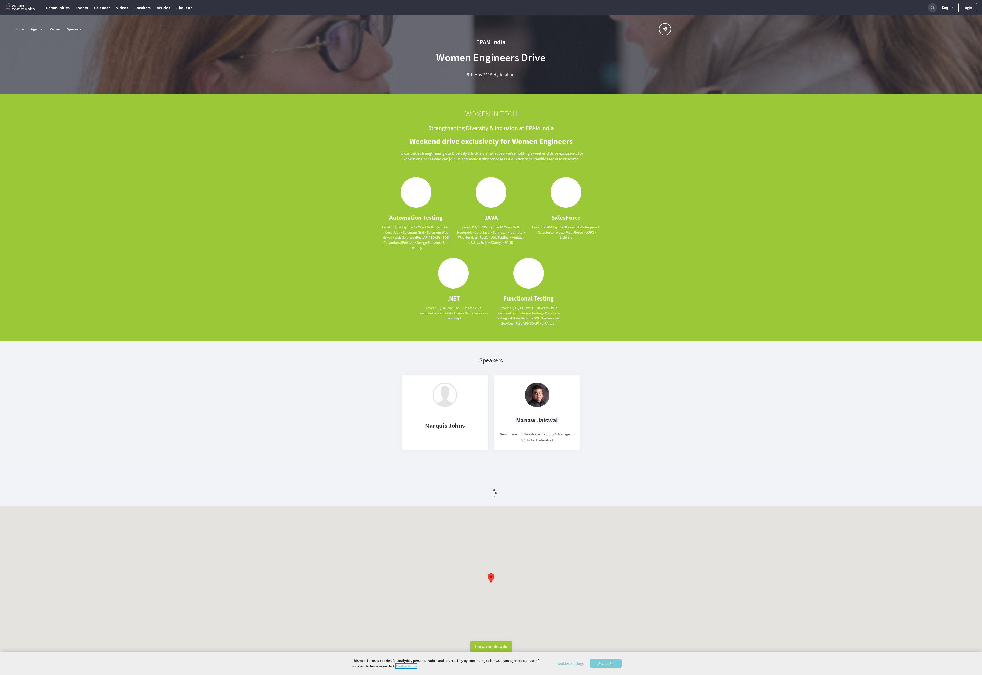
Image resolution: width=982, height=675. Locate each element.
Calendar (102, 7)
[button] (948, 7)
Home (19, 29)
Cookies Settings (570, 663)
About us (184, 7)
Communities (58, 7)
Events (82, 7)
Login (967, 7)
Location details (491, 646)
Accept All (605, 663)
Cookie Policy (406, 666)
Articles (163, 7)
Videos (122, 7)
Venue (55, 29)
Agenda (37, 29)
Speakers (142, 7)
